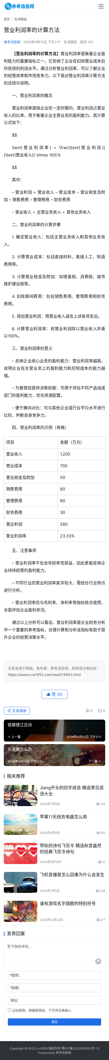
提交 (54, 1022)
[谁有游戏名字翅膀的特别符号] (20, 911)
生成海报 (18, 710)
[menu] (101, 6)
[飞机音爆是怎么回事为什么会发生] (20, 882)
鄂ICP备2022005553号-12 (80, 1048)
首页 (7, 19)
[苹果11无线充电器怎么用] (20, 824)
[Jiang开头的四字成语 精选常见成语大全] (20, 795)
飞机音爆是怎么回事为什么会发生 (72, 874)
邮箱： (16, 987)
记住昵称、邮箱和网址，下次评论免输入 (41, 1010)
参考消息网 (12, 42)
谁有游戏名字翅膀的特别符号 (68, 903)
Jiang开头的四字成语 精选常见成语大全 (72, 790)
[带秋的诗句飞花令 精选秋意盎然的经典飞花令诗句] (20, 853)
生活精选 (70, 42)
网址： (15, 1000)
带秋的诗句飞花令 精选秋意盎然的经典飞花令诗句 (70, 848)
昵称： (16, 975)
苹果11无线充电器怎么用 (63, 816)
